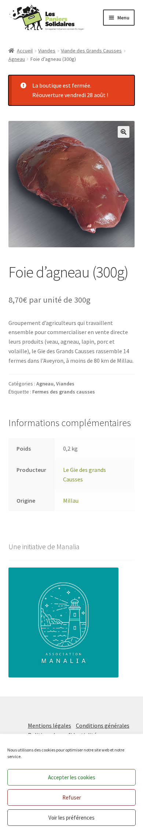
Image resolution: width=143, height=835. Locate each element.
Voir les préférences (71, 817)
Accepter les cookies (71, 777)
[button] (123, 132)
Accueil (25, 50)
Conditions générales (102, 725)
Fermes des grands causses (63, 391)
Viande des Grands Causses (91, 50)
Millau (70, 500)
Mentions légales (49, 725)
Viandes (46, 50)
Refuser (71, 797)
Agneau (16, 59)
